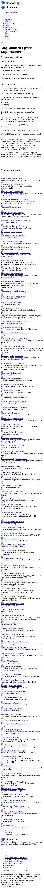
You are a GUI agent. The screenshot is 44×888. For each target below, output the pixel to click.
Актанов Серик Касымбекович (12, 709)
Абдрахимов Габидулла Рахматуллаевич (15, 247)
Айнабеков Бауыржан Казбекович (13, 565)
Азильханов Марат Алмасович (12, 478)
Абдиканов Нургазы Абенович (12, 207)
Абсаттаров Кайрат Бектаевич (12, 419)
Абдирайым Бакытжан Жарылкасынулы (15, 220)
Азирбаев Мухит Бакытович (11, 485)
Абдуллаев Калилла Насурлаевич (13, 297)
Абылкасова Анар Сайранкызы (12, 451)
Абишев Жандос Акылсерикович (13, 384)
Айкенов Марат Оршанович (11, 539)
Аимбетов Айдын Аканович (11, 491)
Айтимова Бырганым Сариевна (12, 628)
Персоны (8, 832)
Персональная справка (13, 863)
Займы (7, 25)
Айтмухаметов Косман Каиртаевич (14, 648)
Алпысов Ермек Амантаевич (11, 773)
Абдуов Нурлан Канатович (11, 302)
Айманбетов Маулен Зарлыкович (13, 550)
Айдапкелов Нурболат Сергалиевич (14, 499)
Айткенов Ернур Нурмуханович (13, 634)
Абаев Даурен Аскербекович (11, 178)
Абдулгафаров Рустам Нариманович (14, 291)
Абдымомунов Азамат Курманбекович (15, 339)
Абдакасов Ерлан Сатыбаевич (12, 184)
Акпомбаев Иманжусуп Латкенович (14, 691)
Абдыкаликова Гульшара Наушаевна (14, 321)
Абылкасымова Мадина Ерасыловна (14, 459)
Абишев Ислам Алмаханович (11, 390)
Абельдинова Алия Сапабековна (13, 346)
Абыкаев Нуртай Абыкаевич (11, 438)
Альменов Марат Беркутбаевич (12, 806)
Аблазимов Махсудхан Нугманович (14, 407)
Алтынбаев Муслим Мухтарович (13, 789)
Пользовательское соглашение (16, 858)
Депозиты (8, 27)
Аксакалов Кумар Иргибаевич (12, 697)
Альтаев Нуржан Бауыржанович (12, 819)
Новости (8, 14)
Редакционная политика (14, 861)
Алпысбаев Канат (7, 766)
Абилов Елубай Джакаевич (11, 373)
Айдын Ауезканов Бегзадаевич (12, 533)
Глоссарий (9, 865)
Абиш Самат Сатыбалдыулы (11, 379)
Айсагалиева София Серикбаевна (13, 588)
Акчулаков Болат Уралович (11, 714)
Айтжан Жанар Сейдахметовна (12, 615)
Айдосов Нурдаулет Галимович (12, 527)
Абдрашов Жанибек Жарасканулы (13, 268)
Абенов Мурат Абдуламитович (12, 356)
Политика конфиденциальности (17, 860)
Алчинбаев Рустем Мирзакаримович (14, 794)
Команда (8, 867)
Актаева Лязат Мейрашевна (11, 703)
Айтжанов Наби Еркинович (11, 623)
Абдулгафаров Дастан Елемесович (13, 281)
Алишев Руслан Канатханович (12, 756)
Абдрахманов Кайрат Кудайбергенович (15, 253)
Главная (8, 830)
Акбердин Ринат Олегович (11, 667)
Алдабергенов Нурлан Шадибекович (14, 720)
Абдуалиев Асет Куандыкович (12, 274)
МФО (7, 37)
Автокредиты (10, 23)
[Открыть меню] (20, 3)
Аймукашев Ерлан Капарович (12, 558)
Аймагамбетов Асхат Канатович (13, 545)
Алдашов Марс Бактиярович (11, 730)
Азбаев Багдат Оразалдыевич (11, 472)
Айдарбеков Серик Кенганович (12, 522)
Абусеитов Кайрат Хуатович (11, 432)
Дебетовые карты (11, 31)
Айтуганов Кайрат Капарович (12, 653)
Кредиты (8, 20)
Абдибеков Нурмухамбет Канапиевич (15, 199)
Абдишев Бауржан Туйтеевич (11, 232)
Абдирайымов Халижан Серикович (14, 226)
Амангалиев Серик (8, 825)
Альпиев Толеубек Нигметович (12, 812)
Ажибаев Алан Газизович (10, 466)
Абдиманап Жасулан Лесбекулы (12, 213)
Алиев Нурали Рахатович (10, 737)
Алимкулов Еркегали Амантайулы (13, 751)
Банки (7, 35)
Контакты (8, 856)
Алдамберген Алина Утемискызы (13, 724)
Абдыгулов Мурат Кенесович (11, 314)
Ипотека (8, 21)
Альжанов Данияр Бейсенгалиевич (13, 800)
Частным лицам (11, 12)
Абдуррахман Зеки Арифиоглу (12, 308)
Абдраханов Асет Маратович (11, 241)
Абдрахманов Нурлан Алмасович (13, 260)
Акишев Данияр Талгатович (11, 686)
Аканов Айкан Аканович (10, 661)
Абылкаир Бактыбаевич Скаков (12, 445)
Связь (7, 33)
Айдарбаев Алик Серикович (11, 504)
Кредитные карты (11, 29)
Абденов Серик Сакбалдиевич (12, 192)
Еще (7, 39)
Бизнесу (8, 16)
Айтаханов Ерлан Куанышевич (12, 604)
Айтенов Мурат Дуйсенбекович (12, 609)
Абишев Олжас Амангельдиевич (13, 396)
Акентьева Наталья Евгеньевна (12, 680)
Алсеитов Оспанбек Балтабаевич (13, 781)
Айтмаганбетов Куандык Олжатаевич (15, 642)
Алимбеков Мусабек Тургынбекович (14, 745)
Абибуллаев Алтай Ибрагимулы (12, 363)
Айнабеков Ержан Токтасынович (13, 573)
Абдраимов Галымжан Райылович (13, 236)
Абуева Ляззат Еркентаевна (11, 424)
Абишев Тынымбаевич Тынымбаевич (14, 401)
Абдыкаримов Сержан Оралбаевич (13, 327)
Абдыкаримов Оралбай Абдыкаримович (15, 333)
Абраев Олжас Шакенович (10, 413)
